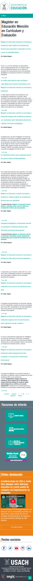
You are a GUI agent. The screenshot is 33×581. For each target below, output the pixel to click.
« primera (6, 394)
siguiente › (13, 395)
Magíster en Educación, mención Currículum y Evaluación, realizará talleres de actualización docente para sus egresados (15, 197)
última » (20, 395)
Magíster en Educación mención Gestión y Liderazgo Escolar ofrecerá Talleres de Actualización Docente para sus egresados (16, 206)
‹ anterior (13, 394)
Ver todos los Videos (16, 527)
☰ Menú (3, 16)
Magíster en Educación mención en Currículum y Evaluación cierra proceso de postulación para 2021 (16, 286)
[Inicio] (15, 6)
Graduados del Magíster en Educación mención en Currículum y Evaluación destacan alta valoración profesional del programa (16, 227)
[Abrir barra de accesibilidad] (30, 578)
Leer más (4, 78)
